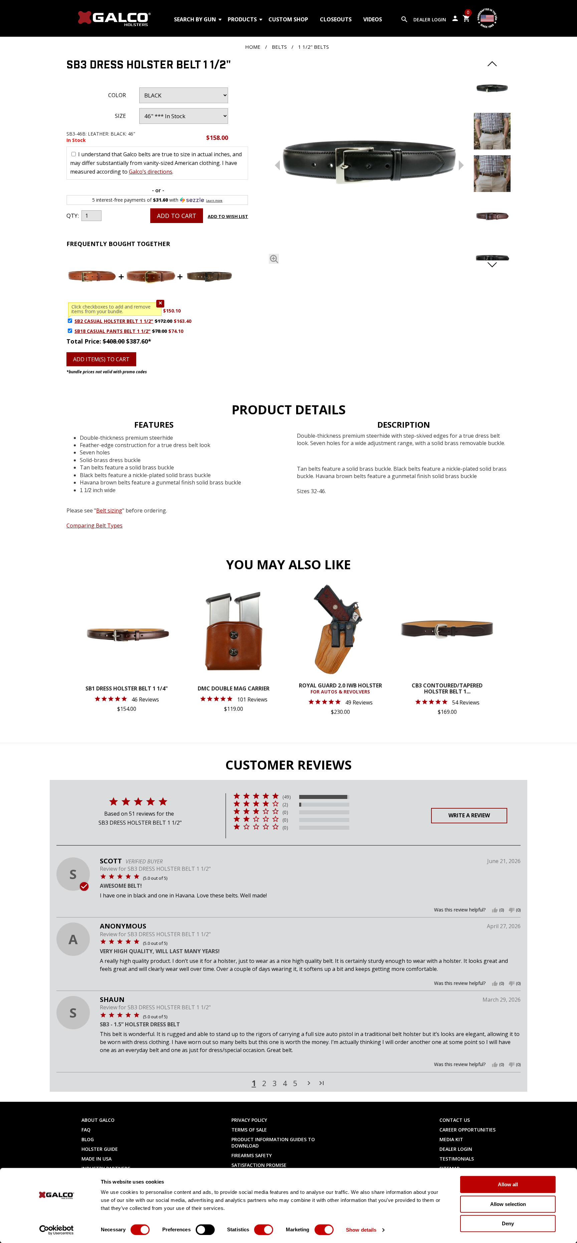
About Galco (98, 1120)
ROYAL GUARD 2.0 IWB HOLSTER (340, 689)
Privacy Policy (249, 1120)
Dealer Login (429, 19)
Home (252, 46)
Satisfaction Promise (258, 1165)
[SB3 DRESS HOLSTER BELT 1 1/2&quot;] (492, 105)
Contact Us (454, 1120)
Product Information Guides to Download (273, 1142)
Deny (508, 1223)
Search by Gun (195, 19)
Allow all (508, 1184)
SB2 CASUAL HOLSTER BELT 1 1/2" (113, 321)
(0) (285, 812)
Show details (361, 1230)
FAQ (85, 1129)
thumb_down (512, 910)
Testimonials (456, 1159)
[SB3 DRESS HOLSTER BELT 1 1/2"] (369, 163)
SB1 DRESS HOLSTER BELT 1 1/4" (126, 689)
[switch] (205, 1229)
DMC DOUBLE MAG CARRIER (233, 689)
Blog (87, 1139)
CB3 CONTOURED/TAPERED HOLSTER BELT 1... (447, 689)
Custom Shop (288, 19)
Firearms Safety (251, 1155)
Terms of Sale (249, 1129)
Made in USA (96, 1159)
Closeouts (336, 19)
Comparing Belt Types (94, 525)
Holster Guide (99, 1149)
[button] (160, 303)
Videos (372, 19)
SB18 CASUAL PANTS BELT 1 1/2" (112, 331)
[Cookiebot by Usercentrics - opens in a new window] (56, 1230)
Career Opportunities (467, 1129)
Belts (279, 46)
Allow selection (508, 1204)
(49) (286, 797)
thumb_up (495, 910)
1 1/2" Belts (313, 46)
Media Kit (451, 1139)
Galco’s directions (150, 171)
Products (242, 19)
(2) (285, 804)
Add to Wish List (228, 216)
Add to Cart (176, 216)
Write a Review (469, 815)
